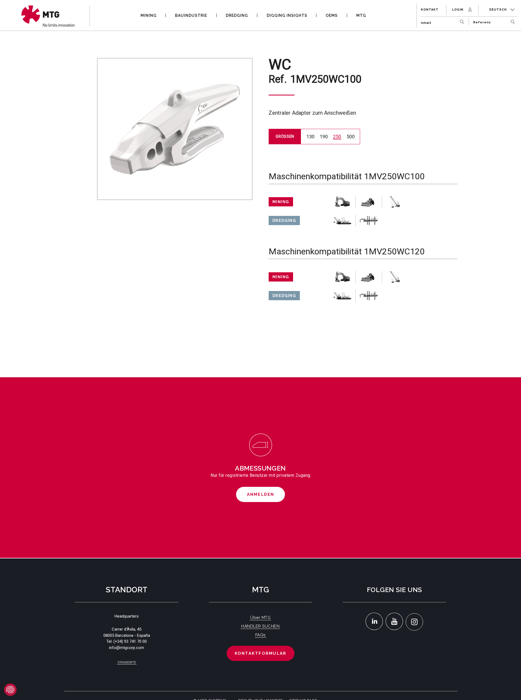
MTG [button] (361, 15)
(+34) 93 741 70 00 (130, 641)
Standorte (126, 662)
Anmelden (260, 494)
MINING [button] (149, 15)
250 (337, 136)
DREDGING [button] (237, 15)
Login (458, 9)
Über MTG (260, 617)
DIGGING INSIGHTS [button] (287, 15)
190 (324, 136)
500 (351, 136)
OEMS (332, 15)
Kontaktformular (261, 653)
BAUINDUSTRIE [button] (191, 15)
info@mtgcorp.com (126, 647)
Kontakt (430, 9)
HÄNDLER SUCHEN (260, 626)
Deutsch (498, 9)
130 (310, 136)
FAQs (260, 634)
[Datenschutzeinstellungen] (10, 689)
